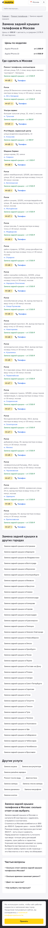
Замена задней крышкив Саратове (19, 689)
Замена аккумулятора (31, 766)
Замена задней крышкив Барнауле (19, 552)
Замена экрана (10, 766)
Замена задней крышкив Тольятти (19, 701)
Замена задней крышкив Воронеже (19, 569)
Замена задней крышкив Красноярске (21, 620)
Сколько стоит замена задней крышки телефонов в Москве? (23, 869)
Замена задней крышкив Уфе (17, 729)
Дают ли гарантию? (15, 882)
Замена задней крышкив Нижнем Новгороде (23, 632)
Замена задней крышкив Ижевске (19, 580)
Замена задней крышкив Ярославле (19, 752)
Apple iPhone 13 (12, 53)
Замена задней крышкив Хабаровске (20, 735)
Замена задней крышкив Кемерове (19, 603)
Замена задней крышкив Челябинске (20, 746)
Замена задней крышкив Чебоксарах (20, 741)
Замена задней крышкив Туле (17, 712)
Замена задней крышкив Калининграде (21, 598)
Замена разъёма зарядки (15, 772)
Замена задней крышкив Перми (18, 661)
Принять (24, 921)
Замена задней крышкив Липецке (19, 626)
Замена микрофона (32, 789)
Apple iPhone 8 (11, 48)
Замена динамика (11, 789)
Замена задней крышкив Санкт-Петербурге (23, 683)
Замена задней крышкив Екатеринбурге (21, 575)
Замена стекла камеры (33, 784)
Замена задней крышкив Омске (18, 643)
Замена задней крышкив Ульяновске (20, 723)
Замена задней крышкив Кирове (18, 609)
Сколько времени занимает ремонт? (23, 876)
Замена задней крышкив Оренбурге (20, 649)
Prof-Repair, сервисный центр (17, 131)
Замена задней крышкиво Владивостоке (21, 557)
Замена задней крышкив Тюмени (18, 718)
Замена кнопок (10, 795)
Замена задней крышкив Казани (18, 592)
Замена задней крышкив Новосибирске (21, 638)
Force (6, 87)
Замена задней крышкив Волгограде (20, 563)
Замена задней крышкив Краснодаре (20, 615)
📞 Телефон (20, 80)
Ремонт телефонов (19, 16)
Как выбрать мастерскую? (18, 888)
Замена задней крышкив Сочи (17, 695)
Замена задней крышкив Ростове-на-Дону (22, 666)
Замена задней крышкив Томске (18, 706)
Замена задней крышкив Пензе (18, 655)
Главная (5, 16)
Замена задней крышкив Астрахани (19, 546)
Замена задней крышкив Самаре (18, 678)
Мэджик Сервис (11, 151)
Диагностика (31, 778)
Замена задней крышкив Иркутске (19, 586)
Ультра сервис (10, 110)
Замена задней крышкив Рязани (18, 672)
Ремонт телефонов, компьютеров (19, 67)
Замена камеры (11, 784)
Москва (36, 2)
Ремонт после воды (12, 778)
